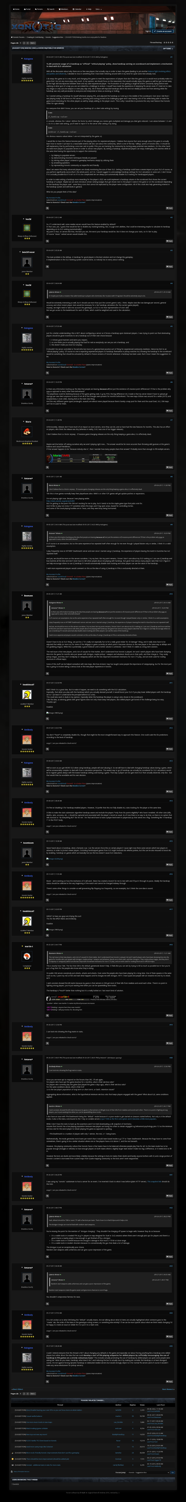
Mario (28, 422)
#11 (171, 683)
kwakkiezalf (28, 685)
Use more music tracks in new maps (39, 1422)
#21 (171, 1175)
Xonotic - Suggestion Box (54, 37)
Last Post (150, 1411)
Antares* (103, 1058)
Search (51, 9)
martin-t (29, 946)
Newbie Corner (79, 202)
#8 (171, 477)
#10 (171, 594)
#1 (171, 57)
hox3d (28, 219)
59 (133, 1416)
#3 (171, 250)
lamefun (118, 1453)
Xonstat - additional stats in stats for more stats (43, 1465)
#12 (171, 728)
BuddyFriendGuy (118, 1434)
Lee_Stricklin (118, 1422)
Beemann (28, 596)
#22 (171, 1208)
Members (64, 9)
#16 (171, 874)
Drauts (156, 1454)
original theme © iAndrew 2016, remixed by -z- (104, 1493)
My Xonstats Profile (53, 198)
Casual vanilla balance (34, 1416)
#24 (171, 1313)
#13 (171, 761)
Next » (33, 43)
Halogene (103, 57)
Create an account (164, 31)
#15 (171, 841)
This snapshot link (154, 1182)
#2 (171, 217)
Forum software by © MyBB (75, 1493)
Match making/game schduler (37, 1428)
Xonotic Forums (18, 37)
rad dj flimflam (118, 1465)
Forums (40, 9)
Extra (97, 9)
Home (17, 9)
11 (133, 1434)
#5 (171, 326)
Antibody (157, 1466)
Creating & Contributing (35, 37)
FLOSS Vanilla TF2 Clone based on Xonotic (41, 1441)
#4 (171, 283)
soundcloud (61, 200)
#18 (171, 945)
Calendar (77, 9)
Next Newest (167, 1389)
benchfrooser (28, 252)
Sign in (148, 31)
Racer (118, 1441)
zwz (118, 1447)
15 (133, 1441)
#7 (171, 420)
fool (155, 1442)
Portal (28, 9)
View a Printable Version (21, 1471)
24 (133, 1453)
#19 (171, 1025)
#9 (171, 525)
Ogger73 (157, 1460)
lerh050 (118, 1410)
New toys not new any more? (36, 1434)
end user (118, 1428)
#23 (171, 1266)
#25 (171, 1346)
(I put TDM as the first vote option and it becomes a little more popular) (128, 1119)
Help (89, 9)
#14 (171, 801)
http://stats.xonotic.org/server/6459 (60, 501)
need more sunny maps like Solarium (39, 1447)
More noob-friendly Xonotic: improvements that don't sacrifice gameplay (52, 1453)
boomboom (28, 843)
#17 (171, 909)
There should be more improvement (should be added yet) (47, 1459)
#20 (171, 1058)
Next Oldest (18, 1389)
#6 (171, 382)
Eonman (118, 1459)
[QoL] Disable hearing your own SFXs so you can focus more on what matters (54, 1410)
